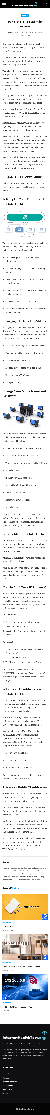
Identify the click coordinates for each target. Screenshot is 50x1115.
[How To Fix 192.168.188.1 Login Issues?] (25, 947)
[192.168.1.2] (25, 907)
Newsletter (7, 1089)
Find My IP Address (9, 1081)
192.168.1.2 (7, 926)
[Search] (46, 4)
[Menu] (4, 4)
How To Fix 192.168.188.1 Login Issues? (21, 966)
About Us (6, 1074)
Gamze (10, 32)
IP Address (25, 15)
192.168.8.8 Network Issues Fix (17, 1006)
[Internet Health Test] (25, 4)
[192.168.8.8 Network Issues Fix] (25, 987)
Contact (5, 1078)
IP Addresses (7, 1085)
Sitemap (5, 1093)
